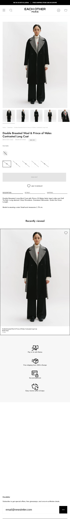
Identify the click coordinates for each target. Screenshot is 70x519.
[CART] (65, 10)
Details (27, 192)
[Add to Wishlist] (66, 233)
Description (7, 192)
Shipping (50, 192)
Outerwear (10, 127)
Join (63, 509)
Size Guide (5, 146)
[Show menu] (5, 10)
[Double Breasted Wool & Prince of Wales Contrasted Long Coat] (35, 277)
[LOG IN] (58, 10)
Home (4, 127)
